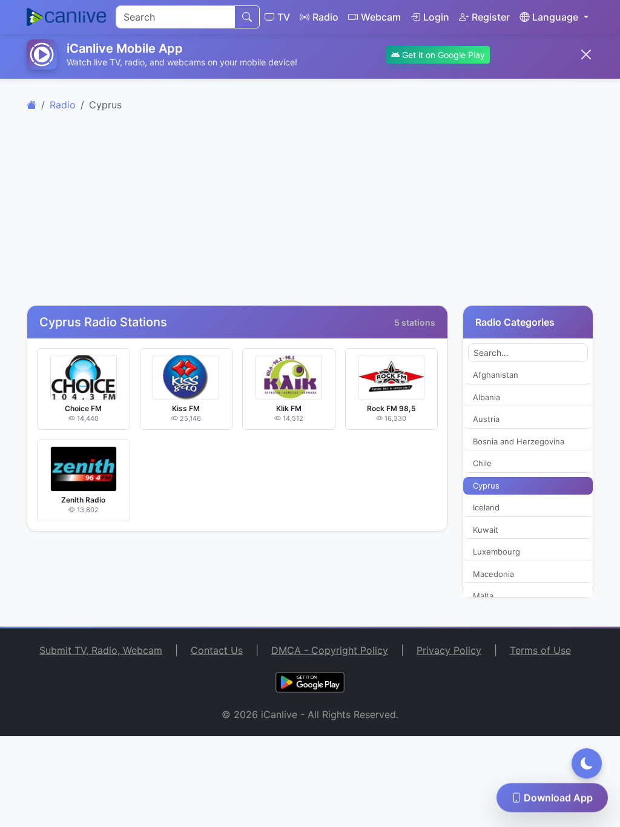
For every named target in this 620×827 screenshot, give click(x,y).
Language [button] (555, 17)
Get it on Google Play (442, 55)
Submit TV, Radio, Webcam (100, 650)
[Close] (586, 54)
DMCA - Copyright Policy (329, 650)
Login (436, 17)
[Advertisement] (310, 215)
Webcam (381, 17)
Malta (483, 596)
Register (491, 17)
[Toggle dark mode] (587, 763)
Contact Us (217, 650)
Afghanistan (495, 375)
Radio (325, 17)
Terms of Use (540, 650)
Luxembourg (496, 551)
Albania (486, 397)
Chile (482, 463)
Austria (486, 419)
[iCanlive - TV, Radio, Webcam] (66, 17)
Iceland (486, 507)
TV (283, 17)
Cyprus (486, 485)
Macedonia (493, 574)
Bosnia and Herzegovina (518, 441)
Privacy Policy (449, 650)
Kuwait (485, 530)
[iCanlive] (31, 105)
